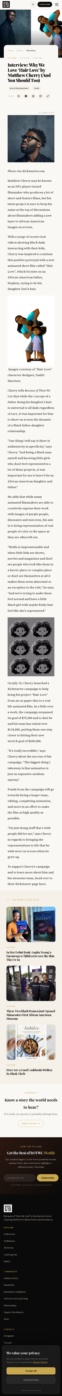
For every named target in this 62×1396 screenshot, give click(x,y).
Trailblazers (9, 1241)
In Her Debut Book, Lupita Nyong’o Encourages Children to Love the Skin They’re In (30, 956)
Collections (9, 1234)
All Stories (9, 1247)
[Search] (33, 4)
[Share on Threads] (33, 96)
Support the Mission (14, 1312)
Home (10, 50)
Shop (6, 1319)
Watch (7, 1261)
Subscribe (44, 4)
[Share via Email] (40, 96)
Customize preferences (31, 1390)
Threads (8, 1342)
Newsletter (9, 1285)
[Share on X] (18, 96)
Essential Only (31, 1380)
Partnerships (10, 1305)
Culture (19, 50)
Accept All (31, 1371)
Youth (36, 88)
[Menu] (56, 4)
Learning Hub (10, 1254)
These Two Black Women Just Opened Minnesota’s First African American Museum (30, 1015)
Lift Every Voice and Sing (16, 1298)
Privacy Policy (40, 1362)
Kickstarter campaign (23, 689)
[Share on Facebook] (26, 96)
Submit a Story (31, 1123)
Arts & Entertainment (19, 88)
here (42, 884)
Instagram (9, 1336)
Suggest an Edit (47, 112)
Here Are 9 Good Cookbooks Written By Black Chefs (29, 1072)
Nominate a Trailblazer (15, 1292)
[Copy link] (48, 96)
